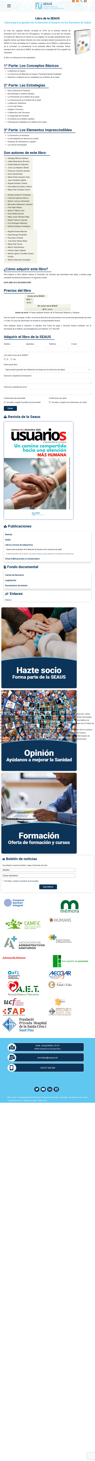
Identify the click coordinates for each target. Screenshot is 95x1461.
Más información (47, 750)
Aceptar (7, 746)
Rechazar (23, 746)
